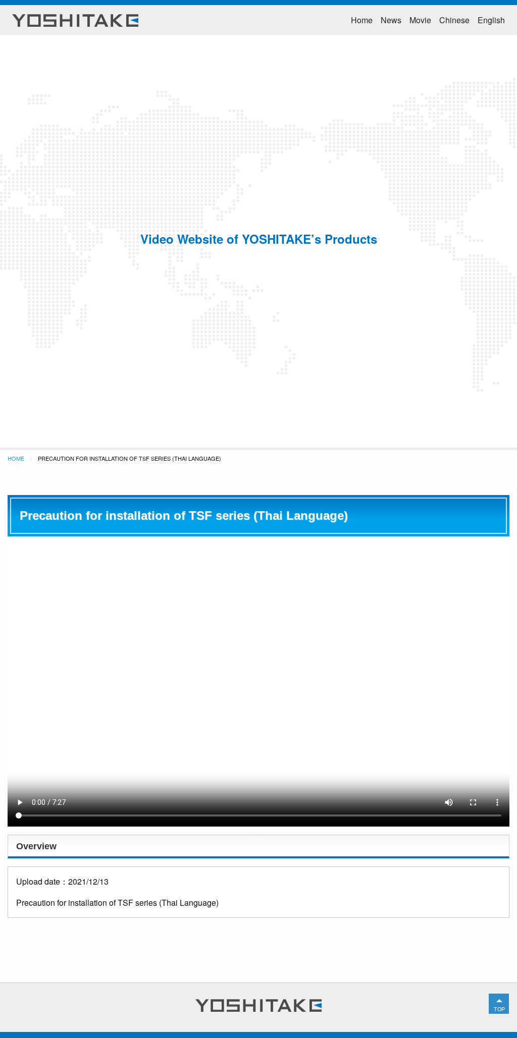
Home (362, 20)
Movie (420, 20)
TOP (499, 1009)
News (391, 20)
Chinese (454, 20)
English (491, 20)
